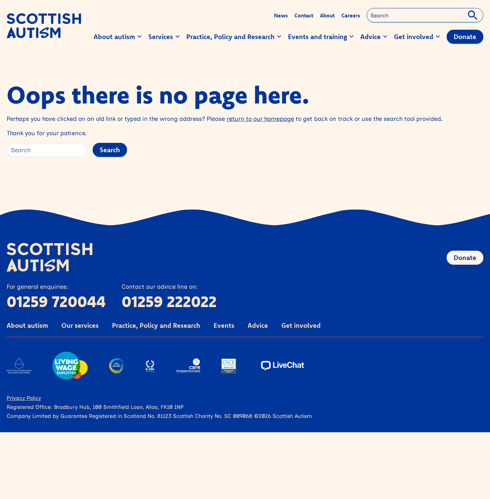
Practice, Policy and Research (156, 325)
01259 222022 (169, 301)
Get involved (301, 325)
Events (224, 325)
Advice (258, 325)
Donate (465, 257)
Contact (303, 15)
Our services (80, 325)
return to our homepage (260, 118)
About (327, 15)
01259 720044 (56, 301)
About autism (27, 325)
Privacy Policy (24, 398)
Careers (350, 15)
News (281, 15)
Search (110, 150)
